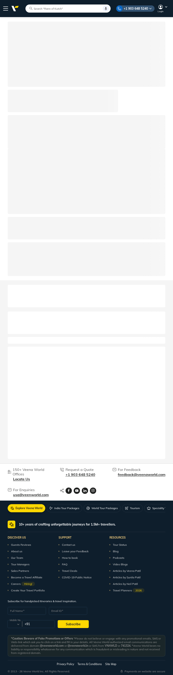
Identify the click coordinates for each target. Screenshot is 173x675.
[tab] (26, 508)
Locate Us (21, 479)
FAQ (64, 564)
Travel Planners (127, 590)
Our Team (17, 557)
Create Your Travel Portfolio (28, 590)
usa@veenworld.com (31, 494)
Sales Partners (20, 571)
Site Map (110, 664)
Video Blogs (120, 564)
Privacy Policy (65, 664)
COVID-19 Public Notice (77, 577)
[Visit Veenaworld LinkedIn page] (85, 491)
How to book (70, 557)
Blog (115, 551)
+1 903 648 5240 (136, 9)
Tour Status (120, 544)
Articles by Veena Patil (127, 571)
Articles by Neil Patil (125, 584)
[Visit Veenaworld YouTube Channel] (77, 491)
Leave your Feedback (75, 551)
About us (16, 551)
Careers (21, 584)
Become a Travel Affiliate (26, 577)
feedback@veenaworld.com (141, 474)
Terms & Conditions (89, 664)
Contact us (68, 544)
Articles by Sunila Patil (127, 577)
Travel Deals (69, 571)
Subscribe (73, 624)
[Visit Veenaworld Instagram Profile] (93, 491)
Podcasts (118, 557)
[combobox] (14, 624)
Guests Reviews (21, 544)
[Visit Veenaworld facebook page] (69, 491)
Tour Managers (20, 564)
